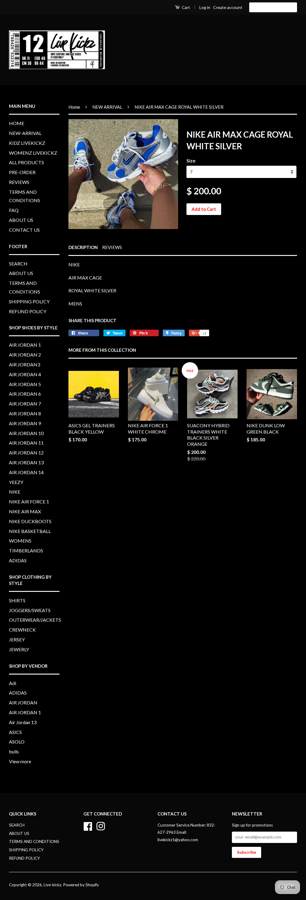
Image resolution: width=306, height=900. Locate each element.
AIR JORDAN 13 (26, 462)
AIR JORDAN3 (24, 364)
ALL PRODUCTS (138, 50)
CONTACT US (281, 67)
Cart (185, 7)
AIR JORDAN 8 (25, 413)
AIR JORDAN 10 (26, 433)
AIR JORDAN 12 (26, 452)
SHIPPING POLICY (29, 301)
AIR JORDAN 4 (25, 374)
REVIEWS (213, 50)
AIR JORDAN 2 (25, 354)
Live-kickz (52, 884)
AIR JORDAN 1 (25, 345)
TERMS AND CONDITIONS (263, 50)
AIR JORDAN (23, 702)
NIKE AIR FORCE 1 (29, 501)
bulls (14, 751)
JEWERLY (19, 649)
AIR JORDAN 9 (25, 423)
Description (83, 247)
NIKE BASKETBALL (30, 531)
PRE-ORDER (179, 50)
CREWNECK (22, 629)
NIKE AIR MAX (25, 511)
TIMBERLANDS (26, 550)
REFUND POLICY (27, 311)
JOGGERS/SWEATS (30, 610)
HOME (138, 32)
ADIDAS (18, 560)
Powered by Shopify (81, 884)
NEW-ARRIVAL (172, 32)
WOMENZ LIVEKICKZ (268, 32)
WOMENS (20, 540)
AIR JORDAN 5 (25, 384)
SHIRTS (17, 600)
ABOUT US (244, 67)
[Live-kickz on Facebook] (87, 825)
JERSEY (17, 639)
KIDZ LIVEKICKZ (216, 32)
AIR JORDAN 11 (26, 443)
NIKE (14, 491)
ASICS (15, 732)
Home (74, 107)
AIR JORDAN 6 (25, 394)
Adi (12, 683)
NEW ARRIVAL (107, 107)
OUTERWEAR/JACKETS (35, 620)
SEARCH (18, 263)
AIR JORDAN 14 (26, 472)
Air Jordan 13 (22, 722)
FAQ (217, 67)
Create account (227, 7)
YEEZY (16, 482)
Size (190, 160)
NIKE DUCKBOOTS (30, 521)
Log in (204, 7)
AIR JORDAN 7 (25, 403)
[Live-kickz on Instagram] (100, 825)
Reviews (112, 247)
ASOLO (17, 741)
